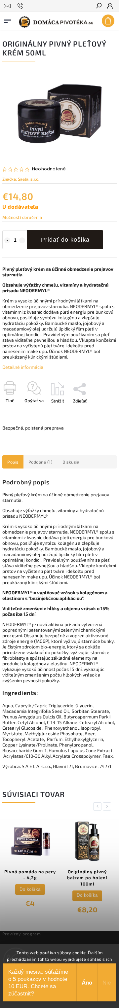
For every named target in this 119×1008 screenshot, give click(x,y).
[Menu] (8, 19)
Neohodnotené (49, 169)
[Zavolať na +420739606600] (21, 6)
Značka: (20, 179)
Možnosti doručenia (22, 217)
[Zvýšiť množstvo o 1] (22, 240)
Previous (98, 806)
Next (108, 806)
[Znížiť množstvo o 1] (7, 240)
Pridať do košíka (65, 239)
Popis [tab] (13, 462)
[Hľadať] (98, 6)
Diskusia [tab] (70, 462)
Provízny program (21, 933)
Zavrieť (99, 412)
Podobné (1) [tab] (40, 462)
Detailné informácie (22, 367)
